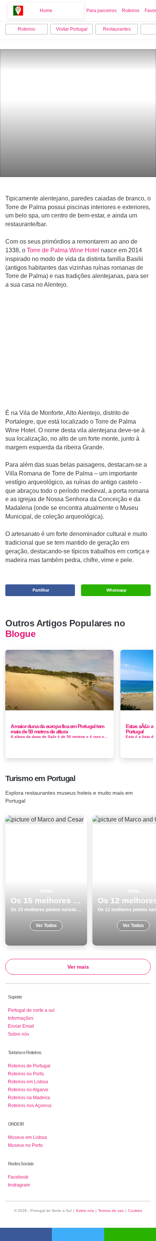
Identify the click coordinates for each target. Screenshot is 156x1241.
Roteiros (130, 10)
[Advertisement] (78, 352)
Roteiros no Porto (26, 1073)
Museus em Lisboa (27, 1137)
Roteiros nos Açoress (29, 1105)
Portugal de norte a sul (31, 1010)
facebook (26, 1234)
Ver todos (46, 880)
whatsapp (130, 1234)
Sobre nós (18, 1034)
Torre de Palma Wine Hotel (63, 250)
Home (46, 10)
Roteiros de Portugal (29, 1066)
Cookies (135, 1210)
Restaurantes (117, 29)
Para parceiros (101, 10)
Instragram (19, 1185)
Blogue (20, 634)
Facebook (18, 1177)
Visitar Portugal (71, 29)
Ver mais (78, 967)
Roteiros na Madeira (29, 1097)
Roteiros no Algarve (28, 1089)
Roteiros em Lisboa (28, 1081)
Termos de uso (111, 1210)
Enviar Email (21, 1026)
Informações (20, 1018)
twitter (78, 1234)
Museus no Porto (25, 1145)
